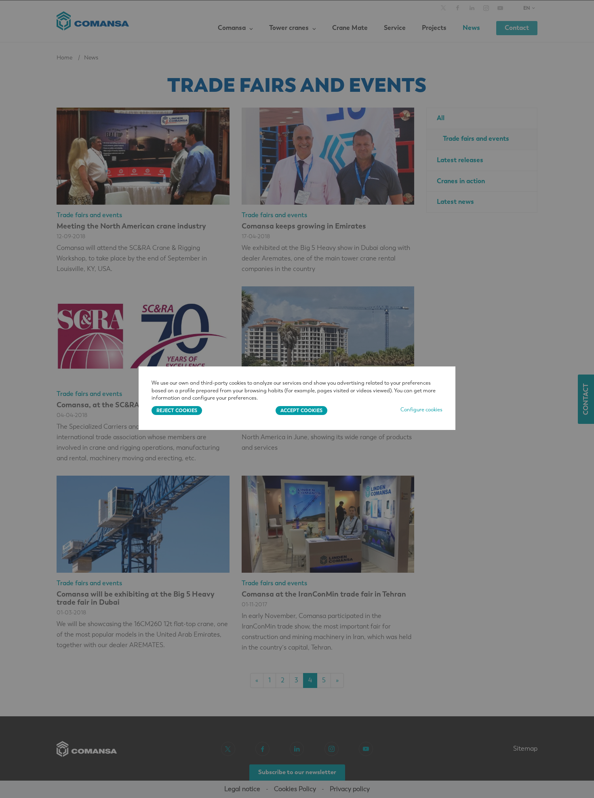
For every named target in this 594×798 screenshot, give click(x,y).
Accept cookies (301, 410)
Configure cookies (421, 409)
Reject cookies (176, 410)
